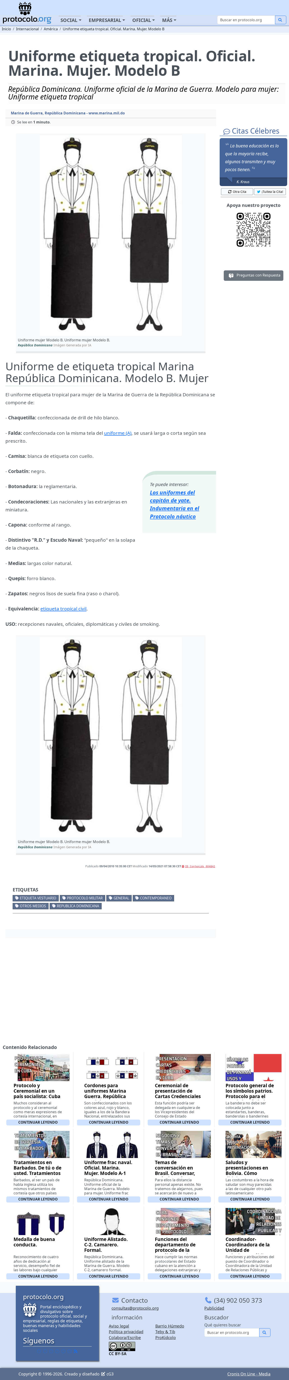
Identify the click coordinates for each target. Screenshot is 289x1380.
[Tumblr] (57, 1351)
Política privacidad (126, 1331)
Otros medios (33, 905)
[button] (111, 235)
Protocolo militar (85, 898)
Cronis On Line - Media (248, 1374)
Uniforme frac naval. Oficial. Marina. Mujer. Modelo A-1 (108, 1167)
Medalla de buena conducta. (34, 1242)
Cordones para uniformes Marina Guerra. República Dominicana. (105, 1093)
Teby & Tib (165, 1331)
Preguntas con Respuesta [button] (258, 275)
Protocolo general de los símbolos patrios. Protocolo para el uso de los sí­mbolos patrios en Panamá (250, 1096)
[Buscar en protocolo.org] (280, 20)
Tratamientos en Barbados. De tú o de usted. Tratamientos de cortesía (37, 1170)
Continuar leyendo (38, 1122)
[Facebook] (39, 1351)
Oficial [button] (141, 20)
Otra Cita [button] (239, 191)
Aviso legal (119, 1326)
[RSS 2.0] (75, 1351)
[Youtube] (69, 1351)
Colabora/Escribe (125, 1337)
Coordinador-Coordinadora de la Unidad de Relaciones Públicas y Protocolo (248, 1250)
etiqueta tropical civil (63, 608)
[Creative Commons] (122, 1346)
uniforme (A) (117, 433)
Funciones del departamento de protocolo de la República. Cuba (175, 1247)
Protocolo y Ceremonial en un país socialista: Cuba (37, 1090)
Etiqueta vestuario (38, 898)
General (121, 898)
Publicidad (214, 1308)
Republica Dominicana (78, 905)
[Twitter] (45, 1351)
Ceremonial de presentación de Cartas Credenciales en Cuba (178, 1093)
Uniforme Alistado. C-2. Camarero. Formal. (106, 1244)
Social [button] (69, 20)
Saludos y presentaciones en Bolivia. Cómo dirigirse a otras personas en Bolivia (248, 1173)
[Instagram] (63, 1351)
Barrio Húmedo (169, 1326)
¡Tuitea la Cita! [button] (272, 191)
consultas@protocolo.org (135, 1308)
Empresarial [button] (105, 20)
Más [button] (167, 20)
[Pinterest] (51, 1351)
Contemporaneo (156, 898)
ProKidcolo (165, 1337)
